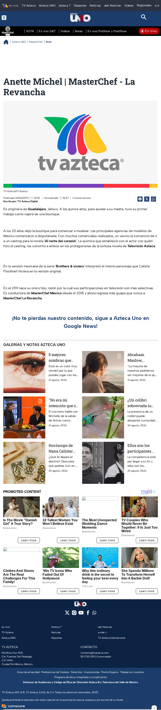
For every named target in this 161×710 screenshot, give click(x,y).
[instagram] (74, 614)
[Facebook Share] (140, 199)
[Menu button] (17, 17)
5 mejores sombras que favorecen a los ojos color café (62, 357)
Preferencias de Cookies (55, 672)
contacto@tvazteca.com (94, 652)
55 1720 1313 (87, 656)
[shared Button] (153, 199)
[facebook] (88, 614)
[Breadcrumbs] (7, 42)
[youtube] (81, 614)
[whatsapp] (94, 614)
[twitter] (67, 614)
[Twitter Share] (146, 199)
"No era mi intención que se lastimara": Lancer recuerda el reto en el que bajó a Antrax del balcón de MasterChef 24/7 (64, 403)
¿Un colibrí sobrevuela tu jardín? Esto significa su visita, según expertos (139, 403)
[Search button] (143, 17)
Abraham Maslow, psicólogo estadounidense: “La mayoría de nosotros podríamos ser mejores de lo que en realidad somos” (141, 357)
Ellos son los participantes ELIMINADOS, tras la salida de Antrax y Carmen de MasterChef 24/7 (141, 448)
